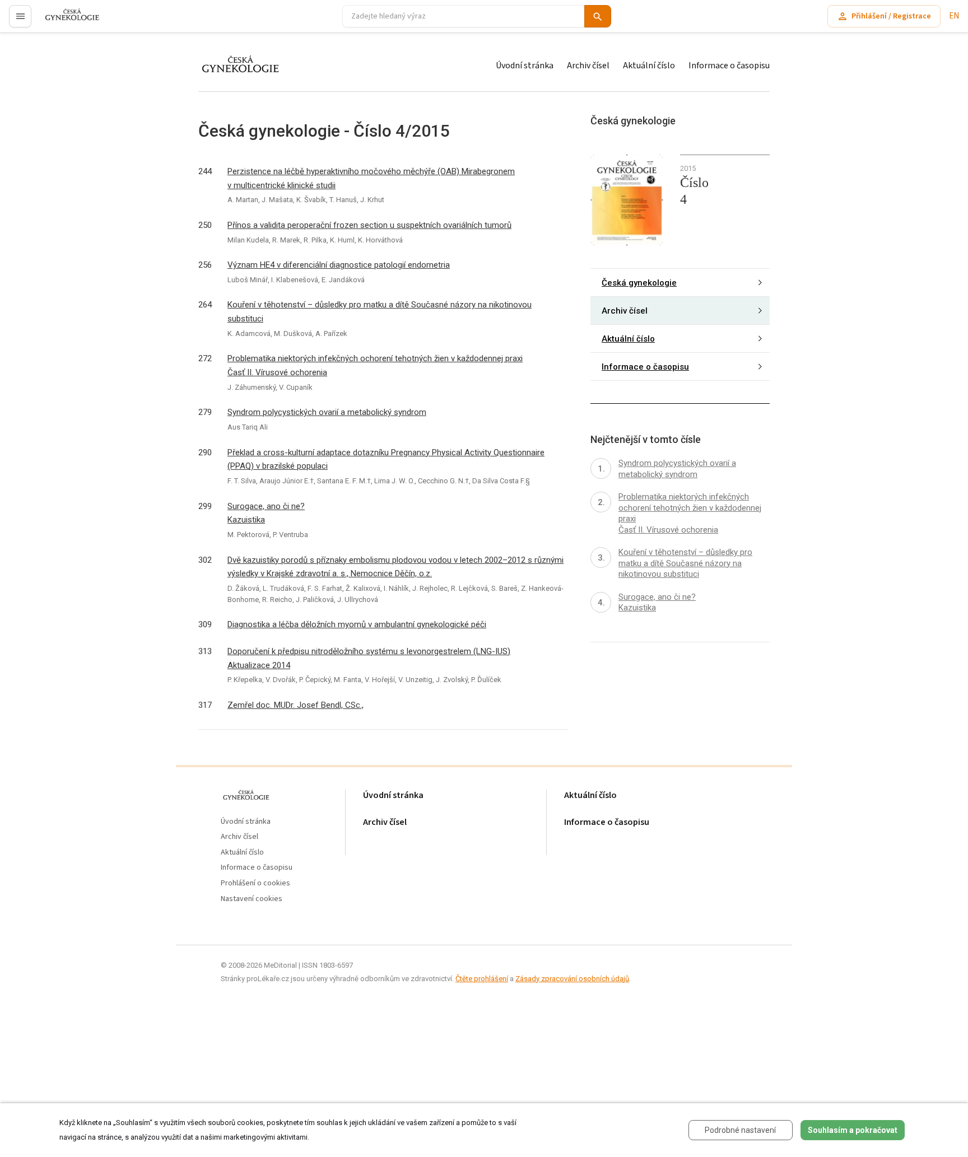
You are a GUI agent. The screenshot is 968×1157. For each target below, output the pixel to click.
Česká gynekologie (639, 282)
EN (954, 16)
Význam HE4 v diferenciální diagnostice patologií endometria (338, 265)
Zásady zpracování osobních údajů (572, 978)
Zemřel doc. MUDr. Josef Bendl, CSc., (295, 705)
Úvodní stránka (524, 65)
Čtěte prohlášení (481, 978)
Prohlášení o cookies (255, 883)
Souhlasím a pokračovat (852, 1130)
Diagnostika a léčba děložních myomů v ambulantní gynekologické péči (356, 624)
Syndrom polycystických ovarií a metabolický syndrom (326, 412)
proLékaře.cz (65, 21)
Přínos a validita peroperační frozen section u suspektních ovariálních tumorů (369, 225)
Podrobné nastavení (740, 1130)
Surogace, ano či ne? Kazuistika (266, 513)
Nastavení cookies (251, 899)
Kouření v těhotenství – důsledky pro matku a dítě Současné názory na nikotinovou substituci (379, 312)
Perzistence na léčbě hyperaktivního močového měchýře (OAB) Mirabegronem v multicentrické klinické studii (371, 178)
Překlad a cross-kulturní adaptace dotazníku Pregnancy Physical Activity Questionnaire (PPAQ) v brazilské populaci (385, 459)
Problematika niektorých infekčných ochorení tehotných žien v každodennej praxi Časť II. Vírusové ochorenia (375, 365)
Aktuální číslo (649, 65)
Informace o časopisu (729, 65)
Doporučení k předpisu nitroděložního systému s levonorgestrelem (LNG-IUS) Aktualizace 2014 (368, 658)
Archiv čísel (588, 65)
